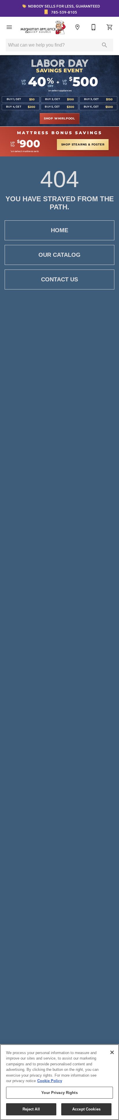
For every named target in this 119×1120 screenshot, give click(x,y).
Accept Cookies (86, 1109)
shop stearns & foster (83, 144)
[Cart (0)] (110, 27)
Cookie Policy (49, 1081)
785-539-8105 (63, 12)
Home (59, 230)
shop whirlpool (59, 118)
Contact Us (59, 279)
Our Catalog (59, 255)
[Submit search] (104, 45)
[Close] (112, 1052)
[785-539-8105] (94, 27)
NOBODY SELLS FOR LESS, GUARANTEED (63, 6)
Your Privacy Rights (59, 1093)
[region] (59, 1082)
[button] (9, 27)
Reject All (31, 1109)
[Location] (77, 27)
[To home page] (43, 27)
